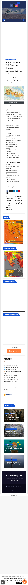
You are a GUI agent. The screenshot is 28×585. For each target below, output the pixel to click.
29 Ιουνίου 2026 (10, 466)
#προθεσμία (8, 82)
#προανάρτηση (16, 80)
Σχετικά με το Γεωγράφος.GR (11, 490)
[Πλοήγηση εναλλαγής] (13, 20)
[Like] (6, 105)
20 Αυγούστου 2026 (11, 419)
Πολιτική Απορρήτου (14, 495)
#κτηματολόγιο (9, 80)
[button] (21, 20)
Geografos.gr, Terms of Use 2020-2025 (14, 486)
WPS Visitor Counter (13, 381)
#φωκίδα (14, 82)
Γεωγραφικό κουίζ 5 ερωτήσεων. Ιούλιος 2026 (13, 447)
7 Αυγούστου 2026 (11, 435)
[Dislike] (10, 105)
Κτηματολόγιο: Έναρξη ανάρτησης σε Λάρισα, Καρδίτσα (18, 200)
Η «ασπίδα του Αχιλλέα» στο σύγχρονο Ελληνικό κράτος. (13, 433)
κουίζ (11, 444)
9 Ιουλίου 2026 (10, 450)
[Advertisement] (14, 36)
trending (7, 59)
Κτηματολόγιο (13, 59)
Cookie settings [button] (10, 582)
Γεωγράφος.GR (14, 11)
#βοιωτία (17, 77)
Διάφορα (7, 413)
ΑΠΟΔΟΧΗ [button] (19, 582)
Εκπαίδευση (12, 413)
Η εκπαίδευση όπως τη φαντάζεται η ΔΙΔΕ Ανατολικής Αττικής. (13, 417)
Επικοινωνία (20, 490)
